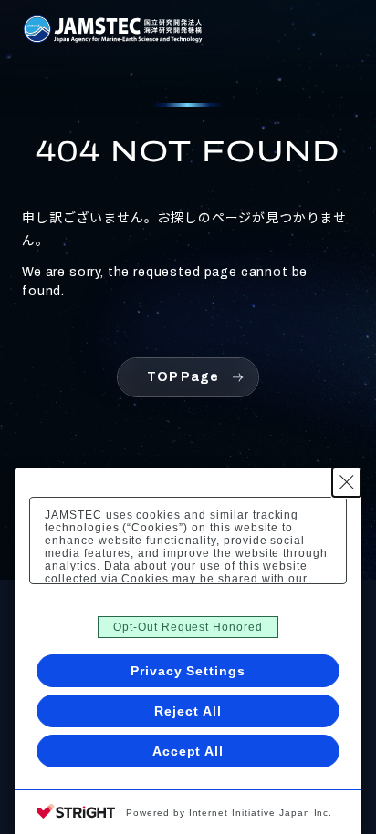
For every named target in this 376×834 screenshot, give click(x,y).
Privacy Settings (188, 671)
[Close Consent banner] (346, 482)
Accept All (188, 751)
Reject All (188, 711)
